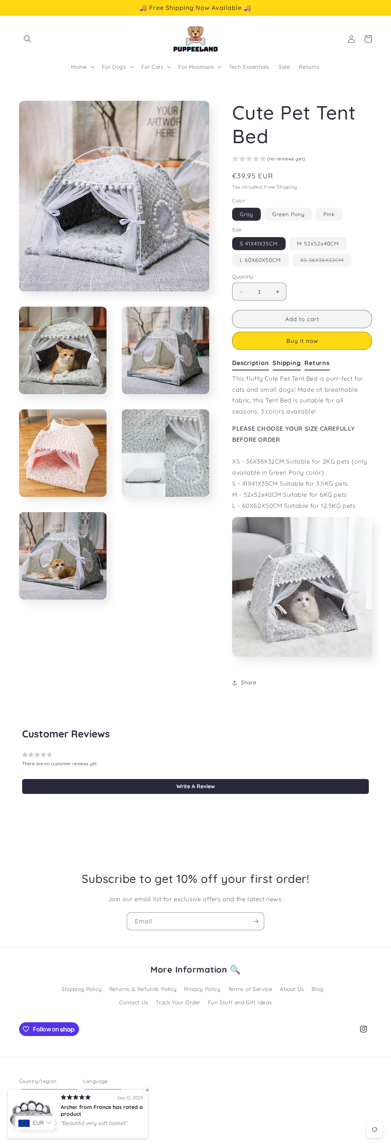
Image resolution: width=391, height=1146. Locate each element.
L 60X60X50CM (260, 260)
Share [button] (248, 682)
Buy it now (302, 340)
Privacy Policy (202, 989)
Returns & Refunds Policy (142, 989)
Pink (329, 214)
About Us (292, 989)
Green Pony (288, 214)
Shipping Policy (81, 989)
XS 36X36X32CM (326, 261)
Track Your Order (178, 1002)
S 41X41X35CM (259, 243)
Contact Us (134, 1002)
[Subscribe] (255, 921)
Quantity (242, 276)
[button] (27, 39)
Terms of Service (250, 989)
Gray (246, 214)
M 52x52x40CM (318, 243)
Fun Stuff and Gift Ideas (240, 1002)
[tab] (252, 363)
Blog (317, 989)
